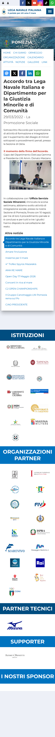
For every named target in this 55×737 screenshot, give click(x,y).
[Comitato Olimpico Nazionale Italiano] (15, 592)
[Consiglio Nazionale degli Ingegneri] (40, 475)
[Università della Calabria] (15, 393)
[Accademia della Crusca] (15, 475)
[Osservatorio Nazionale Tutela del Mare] (15, 563)
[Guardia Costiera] (15, 437)
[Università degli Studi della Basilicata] (39, 379)
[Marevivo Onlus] (15, 548)
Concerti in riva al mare (18, 282)
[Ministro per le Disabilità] (15, 364)
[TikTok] (46, 3)
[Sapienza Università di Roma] (39, 364)
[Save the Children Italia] (15, 577)
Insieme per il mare (16, 258)
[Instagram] (40, 3)
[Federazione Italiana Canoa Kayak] (15, 489)
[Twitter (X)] (29, 3)
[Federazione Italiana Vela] (40, 504)
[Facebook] (23, 3)
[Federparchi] (15, 519)
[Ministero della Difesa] (15, 349)
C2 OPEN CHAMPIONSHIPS (21, 288)
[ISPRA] (40, 533)
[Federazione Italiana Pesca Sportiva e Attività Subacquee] (15, 504)
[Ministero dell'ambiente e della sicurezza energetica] (15, 423)
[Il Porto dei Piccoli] (15, 533)
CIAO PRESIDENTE (16, 304)
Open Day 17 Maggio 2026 (20, 276)
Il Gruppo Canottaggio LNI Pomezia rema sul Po (26, 297)
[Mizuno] (15, 625)
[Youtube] (34, 3)
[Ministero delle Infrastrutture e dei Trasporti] (39, 393)
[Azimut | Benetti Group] (15, 658)
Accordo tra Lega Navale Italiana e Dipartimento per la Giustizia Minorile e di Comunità (27, 242)
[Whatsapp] (52, 3)
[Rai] (40, 563)
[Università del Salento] (39, 408)
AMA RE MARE (14, 270)
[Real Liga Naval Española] (40, 577)
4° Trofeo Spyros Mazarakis (20, 264)
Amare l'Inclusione (16, 251)
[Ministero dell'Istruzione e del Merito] (15, 408)
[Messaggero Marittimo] (40, 548)
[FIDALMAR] (40, 519)
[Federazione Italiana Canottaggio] (40, 489)
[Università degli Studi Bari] (15, 379)
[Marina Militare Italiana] (39, 423)
